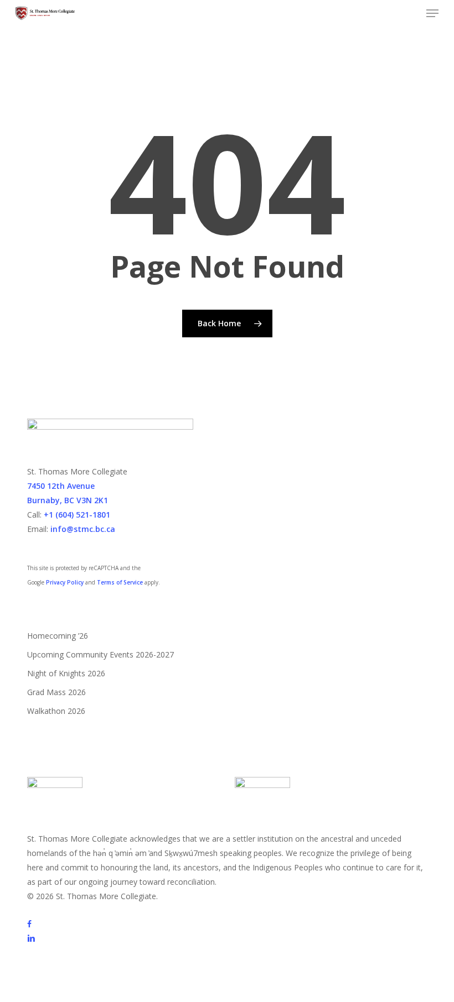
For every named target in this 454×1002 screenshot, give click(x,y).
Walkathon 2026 (56, 711)
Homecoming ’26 (57, 635)
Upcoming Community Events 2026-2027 (100, 654)
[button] (432, 13)
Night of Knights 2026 (66, 673)
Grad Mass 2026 (56, 692)
